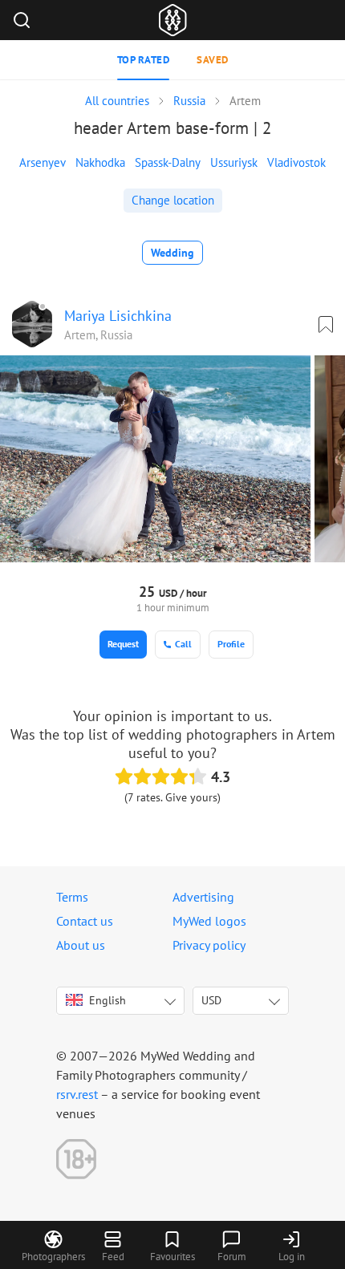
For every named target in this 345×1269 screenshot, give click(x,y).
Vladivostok (296, 162)
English (107, 1000)
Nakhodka (100, 162)
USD (211, 1000)
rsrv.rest (77, 1094)
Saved (213, 60)
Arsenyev (42, 162)
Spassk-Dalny (168, 162)
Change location (173, 200)
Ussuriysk (234, 162)
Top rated (143, 60)
